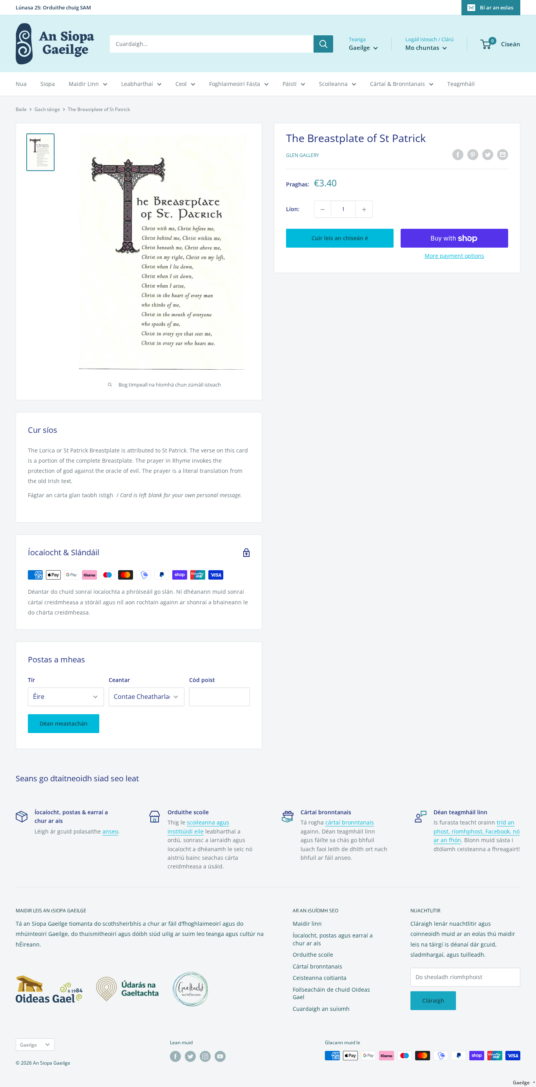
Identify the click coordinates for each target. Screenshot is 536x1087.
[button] (524, 1082)
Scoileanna (333, 84)
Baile (21, 109)
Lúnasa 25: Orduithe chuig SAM (53, 7)
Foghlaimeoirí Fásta (234, 84)
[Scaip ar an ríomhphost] (502, 154)
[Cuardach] (323, 44)
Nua (21, 84)
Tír (31, 680)
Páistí (290, 84)
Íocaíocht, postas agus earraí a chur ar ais (333, 939)
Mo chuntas (423, 47)
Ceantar (119, 680)
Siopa (47, 84)
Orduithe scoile (313, 954)
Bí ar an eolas (496, 7)
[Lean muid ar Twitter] (190, 1056)
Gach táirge (47, 109)
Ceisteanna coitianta (319, 977)
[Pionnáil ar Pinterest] (472, 154)
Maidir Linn (84, 84)
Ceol (181, 84)
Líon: (292, 209)
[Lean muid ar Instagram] (205, 1056)
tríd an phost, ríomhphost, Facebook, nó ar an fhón (477, 831)
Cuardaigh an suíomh (321, 1008)
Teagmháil (461, 84)
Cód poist (202, 680)
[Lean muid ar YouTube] (220, 1056)
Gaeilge (28, 1044)
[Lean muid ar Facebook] (175, 1056)
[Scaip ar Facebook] (457, 154)
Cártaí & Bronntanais (397, 84)
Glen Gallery (302, 155)
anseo (110, 831)
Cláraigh (433, 1000)
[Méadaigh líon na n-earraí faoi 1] (364, 209)
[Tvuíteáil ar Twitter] (487, 154)
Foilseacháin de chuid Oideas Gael (331, 993)
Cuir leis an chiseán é (340, 238)
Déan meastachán (64, 723)
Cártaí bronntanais (317, 966)
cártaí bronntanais (349, 822)
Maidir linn (307, 923)
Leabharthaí (137, 84)
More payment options (454, 256)
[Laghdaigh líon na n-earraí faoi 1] (322, 209)
